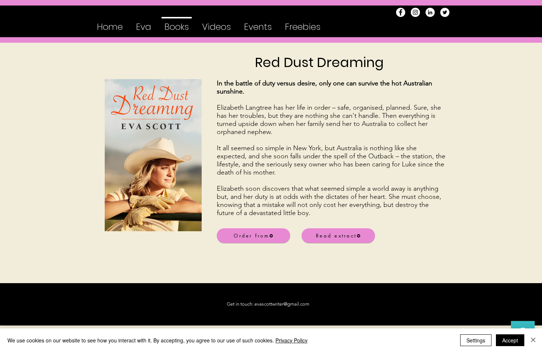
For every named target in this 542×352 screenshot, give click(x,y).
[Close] (533, 340)
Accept (510, 340)
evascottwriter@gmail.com (281, 304)
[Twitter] (444, 12)
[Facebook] (400, 12)
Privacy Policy (291, 340)
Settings (475, 340)
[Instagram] (415, 12)
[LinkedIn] (430, 12)
